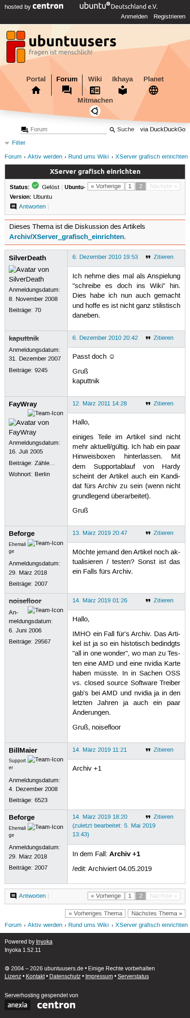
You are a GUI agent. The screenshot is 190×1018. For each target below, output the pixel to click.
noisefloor (25, 601)
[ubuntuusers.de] (62, 49)
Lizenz (13, 976)
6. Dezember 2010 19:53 (105, 257)
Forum (66, 79)
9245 (41, 370)
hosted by (19, 7)
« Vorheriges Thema (95, 913)
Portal (36, 79)
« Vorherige (106, 186)
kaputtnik (24, 338)
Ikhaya (122, 79)
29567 (43, 641)
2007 (41, 584)
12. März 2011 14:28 (99, 403)
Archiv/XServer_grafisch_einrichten (66, 236)
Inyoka (44, 941)
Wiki (95, 79)
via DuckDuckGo (162, 129)
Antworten (32, 206)
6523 (41, 800)
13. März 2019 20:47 (99, 533)
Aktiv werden (45, 156)
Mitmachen (95, 100)
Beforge (22, 533)
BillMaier (23, 750)
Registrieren (169, 16)
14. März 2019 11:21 (99, 750)
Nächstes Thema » (156, 913)
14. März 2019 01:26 (99, 600)
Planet (153, 79)
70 (38, 310)
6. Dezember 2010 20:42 (105, 338)
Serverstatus (133, 976)
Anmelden (134, 16)
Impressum (99, 976)
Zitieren (163, 257)
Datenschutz (65, 976)
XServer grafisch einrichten (151, 156)
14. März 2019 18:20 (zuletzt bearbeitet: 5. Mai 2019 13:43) (113, 825)
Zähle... (45, 463)
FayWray (23, 404)
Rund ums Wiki (88, 156)
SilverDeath (27, 258)
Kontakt (35, 976)
